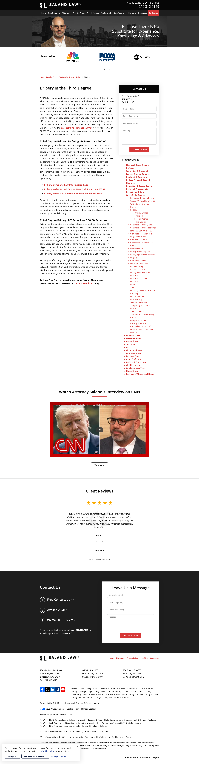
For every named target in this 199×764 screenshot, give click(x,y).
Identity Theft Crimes (139, 323)
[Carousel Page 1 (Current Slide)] (104, 69)
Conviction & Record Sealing (139, 186)
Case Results (119, 13)
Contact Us (153, 13)
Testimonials (106, 13)
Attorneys (66, 13)
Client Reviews (99, 491)
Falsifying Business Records (142, 254)
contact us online (83, 283)
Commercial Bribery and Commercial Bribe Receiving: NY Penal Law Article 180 (143, 227)
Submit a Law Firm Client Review (99, 559)
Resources (142, 13)
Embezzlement (137, 248)
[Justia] (57, 689)
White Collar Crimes (66, 77)
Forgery (133, 257)
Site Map (144, 658)
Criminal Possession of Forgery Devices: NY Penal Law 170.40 (141, 329)
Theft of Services (137, 311)
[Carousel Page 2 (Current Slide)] (102, 541)
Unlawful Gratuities (139, 263)
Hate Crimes (132, 371)
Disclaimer (120, 658)
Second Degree (141, 219)
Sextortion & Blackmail (137, 171)
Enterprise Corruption (140, 251)
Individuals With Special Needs (140, 374)
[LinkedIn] (52, 689)
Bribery (78, 77)
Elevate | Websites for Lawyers (141, 757)
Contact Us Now (139, 149)
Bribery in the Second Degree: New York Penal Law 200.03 (74, 189)
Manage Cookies (88, 709)
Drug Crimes (132, 341)
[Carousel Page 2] (109, 69)
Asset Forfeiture (133, 359)
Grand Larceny (136, 266)
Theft (132, 287)
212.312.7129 (149, 6)
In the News (131, 13)
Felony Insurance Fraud (140, 272)
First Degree (140, 216)
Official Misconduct (138, 296)
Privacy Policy (132, 658)
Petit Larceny (136, 299)
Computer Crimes (138, 320)
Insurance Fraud (137, 269)
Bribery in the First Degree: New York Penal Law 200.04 (73, 193)
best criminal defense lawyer (76, 127)
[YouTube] (63, 689)
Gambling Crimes (138, 260)
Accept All (12, 756)
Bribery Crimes (141, 213)
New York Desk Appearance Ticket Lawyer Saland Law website (67, 723)
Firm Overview (54, 13)
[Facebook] (42, 689)
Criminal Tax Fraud (138, 239)
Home (43, 13)
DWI (128, 347)
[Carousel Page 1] (97, 541)
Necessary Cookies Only (35, 756)
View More (99, 465)
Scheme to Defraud (138, 302)
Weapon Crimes (133, 338)
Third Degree (140, 222)
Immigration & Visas (135, 368)
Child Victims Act (134, 365)
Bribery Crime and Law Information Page (66, 184)
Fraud (132, 284)
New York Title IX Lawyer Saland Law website (60, 726)
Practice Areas (79, 13)
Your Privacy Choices (55, 709)
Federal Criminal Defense (138, 174)
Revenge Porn (132, 356)
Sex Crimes (131, 344)
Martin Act (135, 275)
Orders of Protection (136, 362)
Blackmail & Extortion (136, 177)
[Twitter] (47, 689)
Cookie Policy (73, 709)
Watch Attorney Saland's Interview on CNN (99, 391)
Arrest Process (93, 13)
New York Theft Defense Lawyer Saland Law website (63, 720)
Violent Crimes (133, 335)
